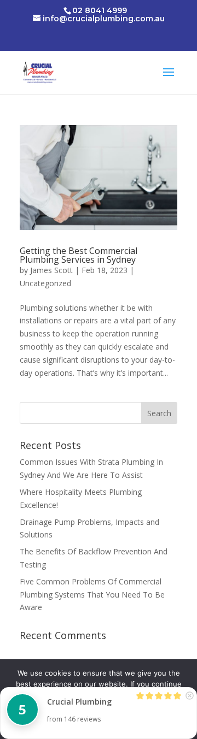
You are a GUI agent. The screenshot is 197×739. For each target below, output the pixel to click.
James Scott (51, 270)
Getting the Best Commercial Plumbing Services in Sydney (78, 255)
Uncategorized (45, 283)
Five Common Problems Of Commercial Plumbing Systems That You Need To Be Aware (92, 594)
